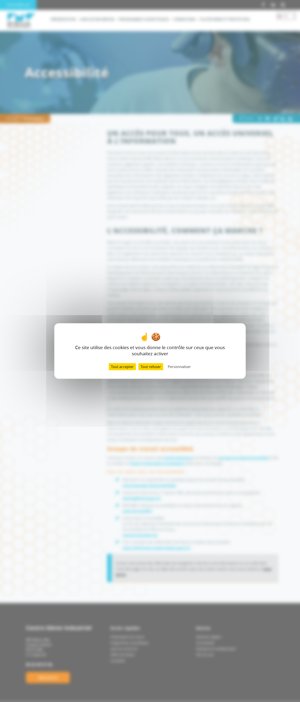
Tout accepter (122, 366)
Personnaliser (179, 366)
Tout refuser (151, 366)
